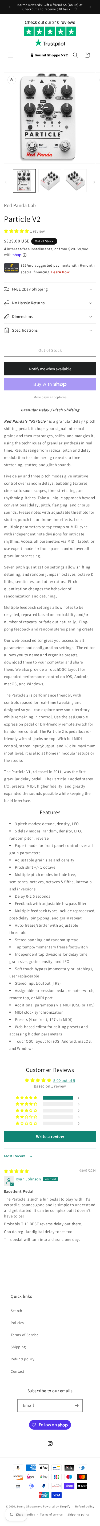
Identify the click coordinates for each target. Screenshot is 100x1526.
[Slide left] (6, 182)
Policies (17, 1322)
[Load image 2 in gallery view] (49, 180)
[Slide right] (94, 182)
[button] (11, 55)
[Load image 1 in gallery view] (24, 180)
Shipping (18, 1346)
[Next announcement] (90, 7)
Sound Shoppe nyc (30, 1506)
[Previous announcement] (10, 7)
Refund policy (22, 1359)
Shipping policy (78, 1514)
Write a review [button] (50, 1136)
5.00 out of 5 (64, 1080)
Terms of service (51, 1514)
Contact (17, 1371)
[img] (16, 1171)
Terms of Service (25, 1334)
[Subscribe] (76, 1405)
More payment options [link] (50, 397)
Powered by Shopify (56, 1506)
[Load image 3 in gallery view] (75, 180)
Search (16, 1310)
